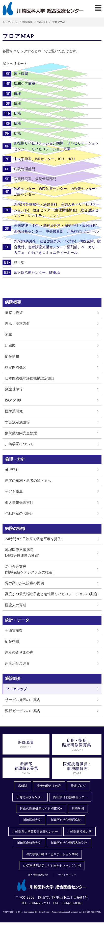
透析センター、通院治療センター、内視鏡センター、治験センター (56, 191)
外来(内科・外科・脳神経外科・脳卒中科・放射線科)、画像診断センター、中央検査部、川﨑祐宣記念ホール (57, 228)
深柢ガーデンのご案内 (22, 710)
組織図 (10, 345)
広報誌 (22, 786)
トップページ (10, 22)
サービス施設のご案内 (22, 699)
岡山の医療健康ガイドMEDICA (41, 808)
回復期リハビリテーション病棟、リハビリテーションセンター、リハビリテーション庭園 (56, 146)
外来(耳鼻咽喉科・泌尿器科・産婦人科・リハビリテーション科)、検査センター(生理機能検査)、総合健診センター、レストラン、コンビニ (57, 210)
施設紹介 (42, 22)
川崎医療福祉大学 (79, 831)
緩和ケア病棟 (24, 83)
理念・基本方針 (17, 323)
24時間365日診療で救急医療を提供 (33, 538)
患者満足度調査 (17, 663)
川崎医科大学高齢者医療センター (35, 831)
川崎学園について (19, 443)
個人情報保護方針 (19, 502)
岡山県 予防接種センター (70, 797)
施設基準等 (14, 389)
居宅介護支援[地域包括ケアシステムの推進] (29, 569)
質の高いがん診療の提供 (24, 583)
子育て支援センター (30, 797)
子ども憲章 (14, 491)
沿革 (8, 334)
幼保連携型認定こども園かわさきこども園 (52, 865)
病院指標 (12, 641)
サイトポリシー (67, 874)
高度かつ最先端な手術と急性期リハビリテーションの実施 (51, 593)
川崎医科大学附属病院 (66, 820)
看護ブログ (78, 786)
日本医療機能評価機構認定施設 (30, 378)
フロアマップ (16, 688)
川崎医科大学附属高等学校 (69, 843)
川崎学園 (78, 808)
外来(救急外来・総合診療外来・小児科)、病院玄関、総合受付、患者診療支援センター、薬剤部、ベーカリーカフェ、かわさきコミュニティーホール (57, 247)
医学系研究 (14, 411)
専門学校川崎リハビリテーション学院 (52, 854)
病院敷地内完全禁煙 (21, 433)
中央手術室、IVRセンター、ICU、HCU (44, 158)
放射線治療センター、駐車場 (37, 272)
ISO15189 (13, 400)
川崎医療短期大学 (29, 843)
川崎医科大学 (32, 820)
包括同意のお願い (19, 513)
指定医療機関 (15, 367)
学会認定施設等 (17, 422)
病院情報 (12, 356)
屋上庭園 (21, 73)
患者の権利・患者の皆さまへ (28, 480)
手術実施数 (14, 630)
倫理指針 (12, 469)
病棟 (17, 93)
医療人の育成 (15, 604)
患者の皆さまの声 (19, 652)
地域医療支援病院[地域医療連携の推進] (22, 552)
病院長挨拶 (14, 312)
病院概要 (27, 22)
